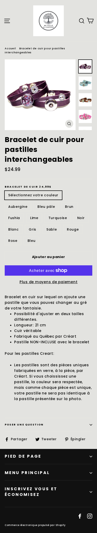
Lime (34, 218)
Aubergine (17, 206)
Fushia (14, 218)
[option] (40, 94)
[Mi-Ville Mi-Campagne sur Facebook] (79, 516)
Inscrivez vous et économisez (31, 491)
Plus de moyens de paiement (49, 281)
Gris (32, 229)
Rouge (73, 229)
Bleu (32, 240)
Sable (51, 229)
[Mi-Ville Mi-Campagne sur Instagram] (89, 516)
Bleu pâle (46, 206)
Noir (81, 218)
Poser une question (24, 424)
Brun (69, 206)
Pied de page (23, 456)
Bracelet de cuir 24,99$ (28, 187)
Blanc (13, 229)
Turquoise (57, 218)
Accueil (10, 48)
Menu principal (27, 472)
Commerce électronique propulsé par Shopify (35, 525)
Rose (12, 240)
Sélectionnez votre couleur (33, 195)
